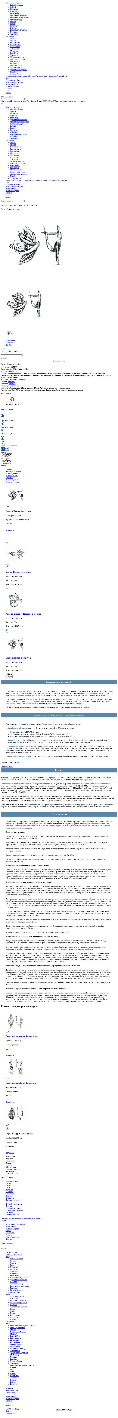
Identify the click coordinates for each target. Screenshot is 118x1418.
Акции (8, 93)
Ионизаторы (15, 1315)
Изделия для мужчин (18, 30)
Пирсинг (13, 32)
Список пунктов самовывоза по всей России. (26, 707)
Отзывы (9, 88)
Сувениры (14, 11)
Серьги (13, 7)
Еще (7, 78)
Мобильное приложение (15, 1224)
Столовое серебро (13, 80)
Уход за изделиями (13, 480)
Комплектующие (16, 20)
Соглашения (10, 1233)
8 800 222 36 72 (7, 97)
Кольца (13, 22)
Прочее (13, 1319)
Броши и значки (16, 5)
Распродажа (10, 76)
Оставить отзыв (7, 767)
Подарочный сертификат (58, 76)
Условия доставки (13, 474)
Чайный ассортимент (18, 1303)
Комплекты (14, 13)
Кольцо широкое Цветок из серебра (23, 614)
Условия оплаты (12, 476)
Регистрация (10, 1413)
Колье (12, 24)
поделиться (10, 342)
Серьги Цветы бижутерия (18, 511)
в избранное (10, 340)
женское (12, 384)
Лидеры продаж (21, 76)
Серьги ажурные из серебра (19, 1133)
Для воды (14, 1298)
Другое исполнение (13, 471)
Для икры (14, 1317)
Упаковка (14, 34)
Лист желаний (41, 76)
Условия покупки (12, 86)
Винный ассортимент (18, 1301)
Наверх (4, 1249)
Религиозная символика (19, 17)
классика (11, 382)
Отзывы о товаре (12, 482)
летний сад (14, 386)
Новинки (32, 76)
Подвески (14, 9)
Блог (7, 91)
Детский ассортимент (18, 15)
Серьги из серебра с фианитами (21, 1036)
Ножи (12, 1313)
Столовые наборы (17, 1296)
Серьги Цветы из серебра (18, 658)
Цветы (8, 393)
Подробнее (10, 530)
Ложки (13, 1311)
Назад (8, 1257)
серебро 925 (12, 371)
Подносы (13, 1305)
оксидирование (14, 373)
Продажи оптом (12, 84)
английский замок (17, 380)
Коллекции (10, 36)
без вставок (13, 377)
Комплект (9, 469)
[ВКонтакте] (7, 345)
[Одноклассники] (10, 345)
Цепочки (13, 28)
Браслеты (14, 26)
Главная (4, 205)
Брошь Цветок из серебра (18, 572)
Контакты (9, 1239)
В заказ (4, 358)
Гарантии (9, 478)
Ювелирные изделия (14, 3)
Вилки (12, 1309)
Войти (8, 1411)
